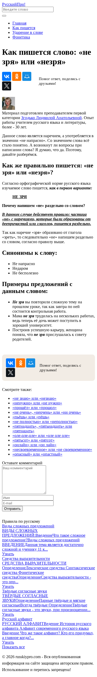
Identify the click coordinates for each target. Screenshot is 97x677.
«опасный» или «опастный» (37, 454)
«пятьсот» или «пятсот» (33, 440)
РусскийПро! (13, 4)
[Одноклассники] (16, 76)
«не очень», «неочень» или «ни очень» (46, 412)
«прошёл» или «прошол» (34, 407)
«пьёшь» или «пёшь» (30, 417)
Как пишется (23, 28)
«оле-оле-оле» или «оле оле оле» (41, 435)
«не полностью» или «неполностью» (45, 421)
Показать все (13, 647)
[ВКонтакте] (6, 76)
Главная (19, 23)
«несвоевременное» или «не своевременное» (52, 449)
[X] (6, 85)
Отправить (12, 509)
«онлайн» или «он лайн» (34, 445)
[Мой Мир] (26, 76)
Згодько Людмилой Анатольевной (51, 118)
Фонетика (21, 37)
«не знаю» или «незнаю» (34, 398)
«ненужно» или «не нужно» (37, 403)
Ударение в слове (27, 32)
